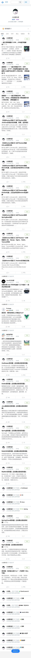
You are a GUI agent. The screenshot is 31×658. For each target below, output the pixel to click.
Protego (8, 308)
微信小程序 (25, 633)
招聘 (22, 626)
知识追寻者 (9, 334)
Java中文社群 (10, 280)
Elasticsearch (25, 591)
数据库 (23, 640)
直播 (22, 598)
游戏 (22, 619)
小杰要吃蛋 (9, 38)
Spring (26, 509)
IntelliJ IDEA (25, 612)
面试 (22, 647)
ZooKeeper (24, 488)
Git (22, 495)
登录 (26, 2)
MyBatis (26, 605)
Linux (23, 502)
